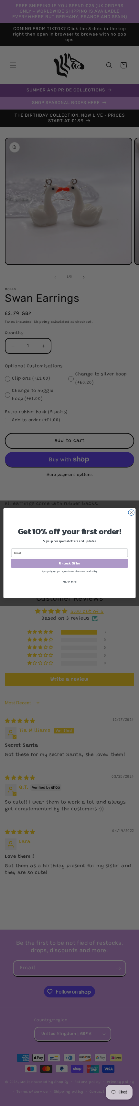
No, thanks (69, 581)
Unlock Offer (69, 563)
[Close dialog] (131, 512)
